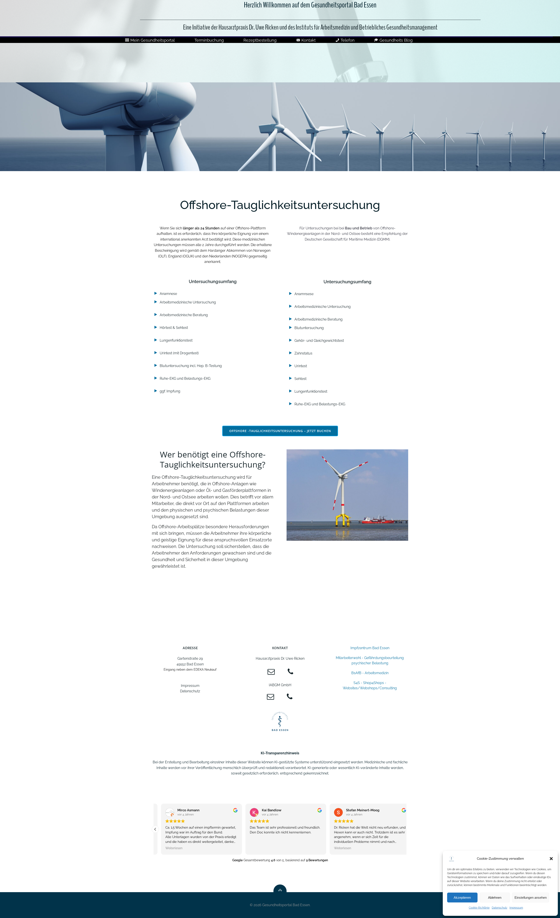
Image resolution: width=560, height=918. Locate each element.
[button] (551, 858)
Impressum (516, 907)
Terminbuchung (209, 40)
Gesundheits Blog (396, 40)
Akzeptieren (462, 897)
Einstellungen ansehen (530, 897)
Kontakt (308, 40)
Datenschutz (499, 907)
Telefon (348, 40)
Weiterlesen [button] (168, 848)
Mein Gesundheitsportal (152, 40)
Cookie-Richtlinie (479, 907)
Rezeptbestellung (259, 40)
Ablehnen (494, 897)
